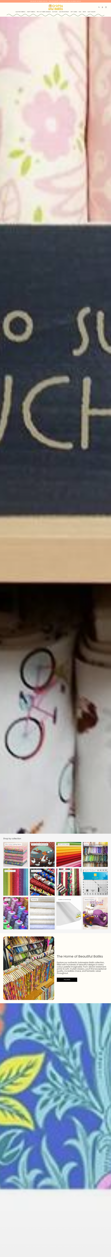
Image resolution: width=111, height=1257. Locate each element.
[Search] (99, 7)
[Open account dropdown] (102, 7)
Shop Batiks (67, 979)
